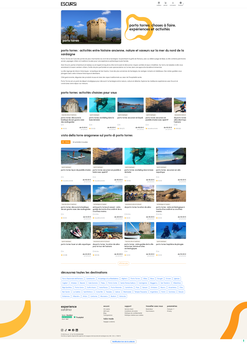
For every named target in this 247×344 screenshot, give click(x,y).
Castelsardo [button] (90, 278)
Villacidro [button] (76, 296)
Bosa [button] (152, 278)
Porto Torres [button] (135, 278)
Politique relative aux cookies (134, 315)
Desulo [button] (181, 292)
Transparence (107, 315)
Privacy (169, 311)
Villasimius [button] (177, 283)
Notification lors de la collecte (123, 342)
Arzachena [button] (172, 287)
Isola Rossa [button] (103, 287)
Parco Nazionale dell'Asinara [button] (72, 278)
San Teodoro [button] (165, 283)
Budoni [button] (113, 296)
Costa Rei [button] (99, 292)
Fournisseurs (150, 311)
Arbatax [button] (74, 283)
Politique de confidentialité (133, 313)
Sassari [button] (145, 287)
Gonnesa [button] (172, 292)
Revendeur (149, 309)
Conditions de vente (131, 311)
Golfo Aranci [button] (91, 287)
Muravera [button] (104, 296)
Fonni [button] (163, 292)
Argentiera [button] (154, 292)
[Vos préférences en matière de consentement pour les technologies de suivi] (243, 340)
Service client (129, 309)
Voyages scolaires (109, 322)
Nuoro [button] (163, 287)
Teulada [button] (109, 292)
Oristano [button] (154, 287)
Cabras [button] (117, 292)
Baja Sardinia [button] (67, 287)
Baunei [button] (82, 283)
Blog (104, 313)
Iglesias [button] (177, 278)
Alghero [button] (124, 278)
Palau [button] (103, 283)
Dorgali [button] (160, 278)
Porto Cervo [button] (79, 287)
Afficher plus (123, 263)
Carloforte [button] (129, 287)
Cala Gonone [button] (93, 283)
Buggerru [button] (153, 283)
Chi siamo (106, 309)
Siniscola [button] (122, 296)
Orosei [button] (168, 278)
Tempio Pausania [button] (140, 292)
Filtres (67, 142)
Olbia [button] (145, 278)
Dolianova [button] (66, 296)
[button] (173, 4)
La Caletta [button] (76, 292)
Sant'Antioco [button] (88, 292)
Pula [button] (137, 287)
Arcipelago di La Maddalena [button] (108, 278)
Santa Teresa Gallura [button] (127, 283)
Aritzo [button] (85, 296)
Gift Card (106, 311)
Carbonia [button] (94, 296)
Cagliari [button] (65, 283)
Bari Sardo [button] (66, 292)
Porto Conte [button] (112, 283)
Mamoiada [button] (127, 292)
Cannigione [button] (143, 283)
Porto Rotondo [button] (116, 287)
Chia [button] (181, 287)
